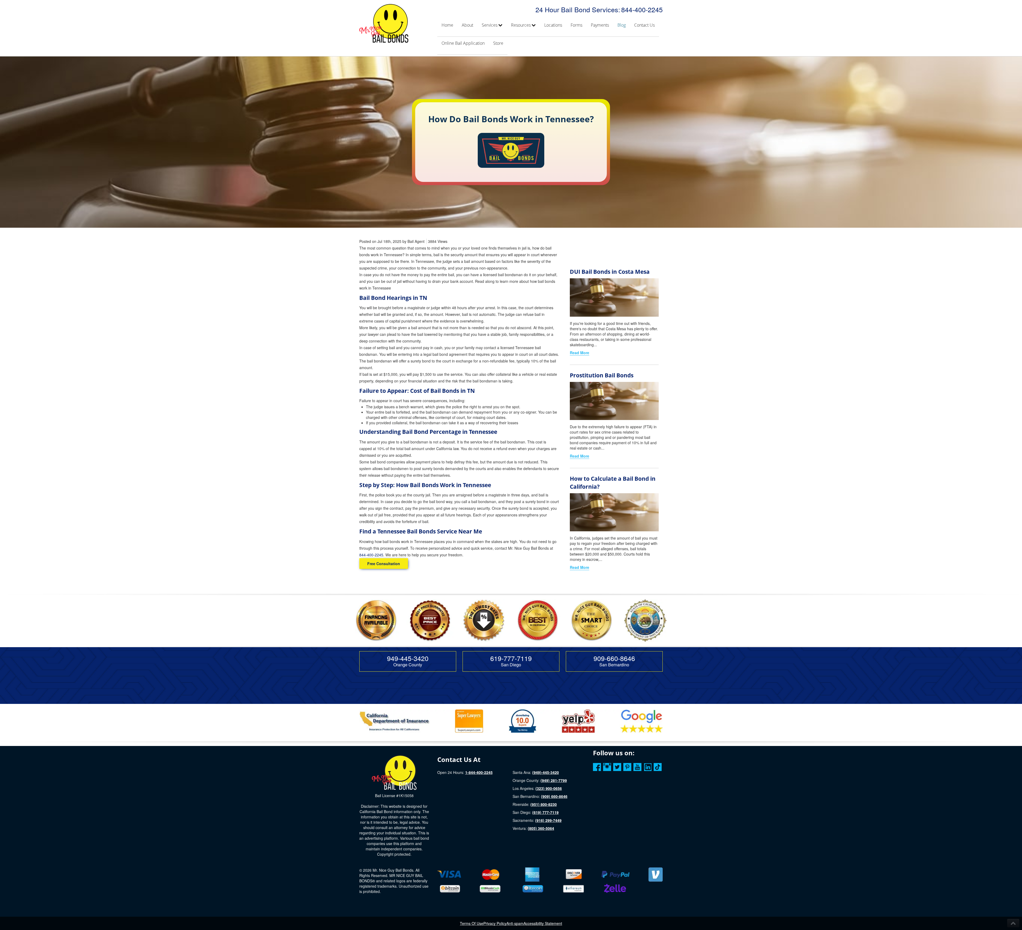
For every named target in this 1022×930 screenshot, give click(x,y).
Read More (579, 352)
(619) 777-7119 (545, 812)
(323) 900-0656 (548, 788)
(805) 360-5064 (541, 828)
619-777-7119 (511, 658)
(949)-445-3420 (545, 772)
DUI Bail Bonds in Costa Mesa (610, 271)
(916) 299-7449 (548, 820)
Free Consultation (383, 563)
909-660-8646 (614, 658)
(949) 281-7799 (554, 780)
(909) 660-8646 (554, 796)
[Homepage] (394, 772)
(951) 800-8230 (543, 804)
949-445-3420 (407, 658)
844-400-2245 (642, 9)
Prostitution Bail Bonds (601, 375)
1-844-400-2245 (479, 772)
